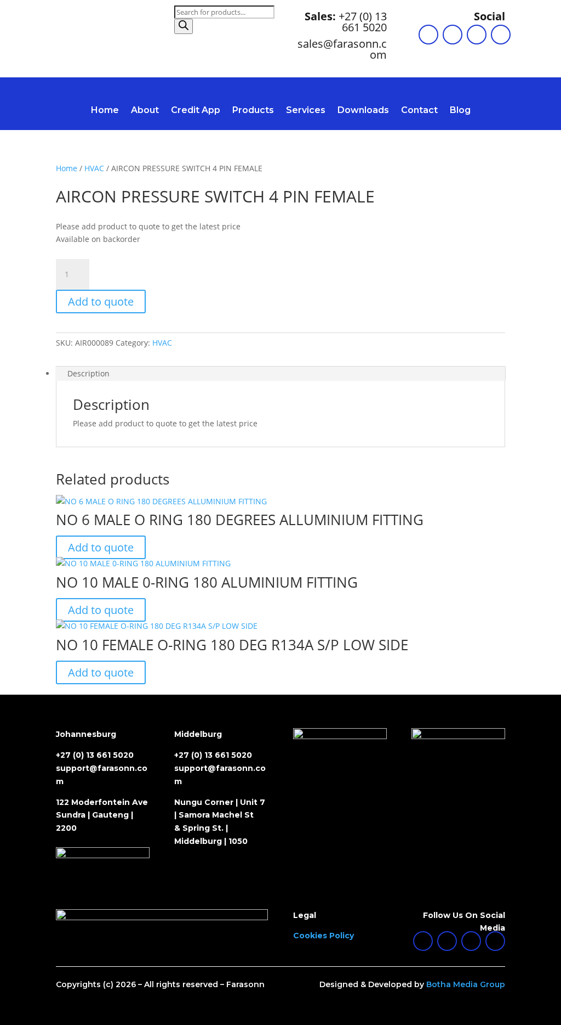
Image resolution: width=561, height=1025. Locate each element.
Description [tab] (88, 373)
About (145, 110)
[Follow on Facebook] (452, 34)
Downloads (363, 110)
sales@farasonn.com (342, 49)
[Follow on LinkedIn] (428, 34)
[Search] (183, 26)
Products (253, 110)
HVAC (94, 168)
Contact (419, 110)
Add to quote (101, 301)
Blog (460, 110)
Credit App (195, 110)
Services (305, 110)
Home (105, 110)
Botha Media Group (465, 984)
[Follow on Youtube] (501, 34)
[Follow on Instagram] (476, 34)
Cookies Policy (323, 935)
